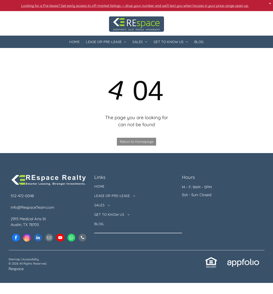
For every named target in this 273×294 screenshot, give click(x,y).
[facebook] (16, 238)
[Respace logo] (136, 19)
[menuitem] (74, 41)
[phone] (82, 238)
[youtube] (60, 238)
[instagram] (27, 238)
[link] (211, 259)
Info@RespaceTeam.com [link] (32, 207)
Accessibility (30, 259)
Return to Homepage (136, 141)
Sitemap (14, 259)
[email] (49, 238)
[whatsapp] (71, 238)
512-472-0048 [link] (22, 195)
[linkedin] (38, 238)
